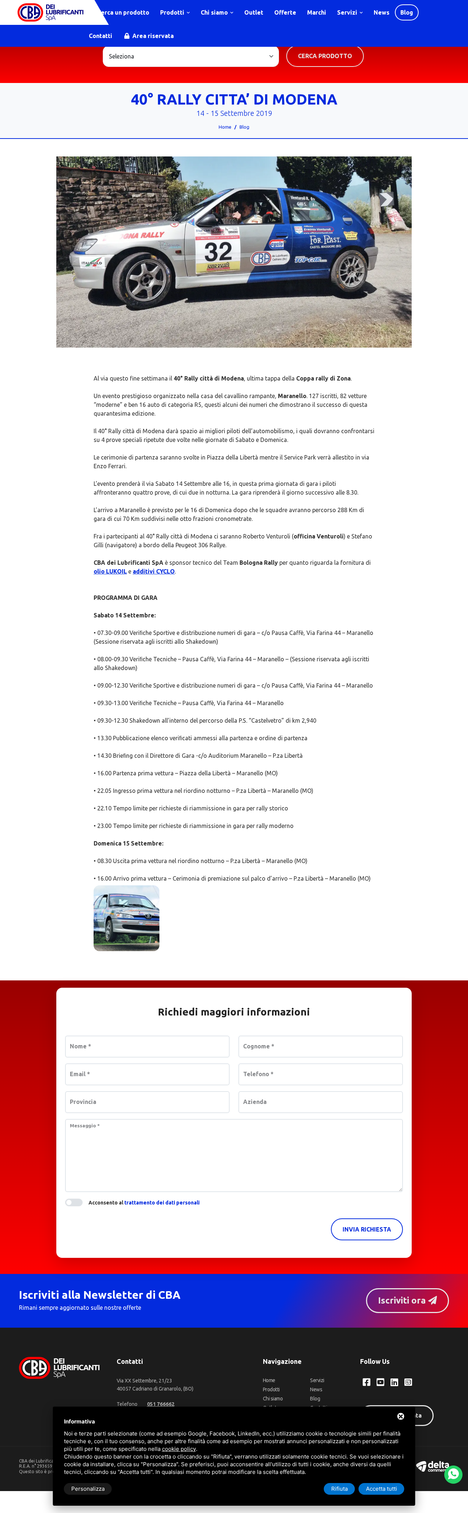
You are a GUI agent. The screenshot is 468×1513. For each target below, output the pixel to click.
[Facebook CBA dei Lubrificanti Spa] (366, 1382)
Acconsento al (144, 1203)
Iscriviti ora (403, 1300)
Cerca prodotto (325, 56)
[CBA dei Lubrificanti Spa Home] (50, 12)
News (381, 12)
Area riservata (152, 36)
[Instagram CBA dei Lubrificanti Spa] (408, 1382)
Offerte (285, 12)
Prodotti (173, 12)
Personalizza (88, 1488)
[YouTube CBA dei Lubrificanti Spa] (380, 1382)
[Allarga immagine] (126, 918)
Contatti (100, 36)
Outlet (253, 12)
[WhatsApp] (453, 1474)
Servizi (348, 12)
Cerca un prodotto (122, 12)
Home (225, 126)
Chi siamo (215, 12)
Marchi (316, 12)
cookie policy (179, 1448)
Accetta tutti (381, 1488)
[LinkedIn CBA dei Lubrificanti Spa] (394, 1382)
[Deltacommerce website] (432, 1465)
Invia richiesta (367, 1229)
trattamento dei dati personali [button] (162, 1203)
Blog (406, 12)
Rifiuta (339, 1488)
